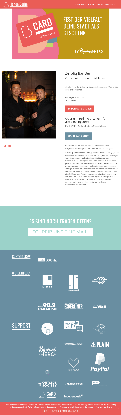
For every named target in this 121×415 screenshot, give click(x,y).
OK (45, 411)
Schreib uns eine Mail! (60, 231)
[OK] (118, 408)
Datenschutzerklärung (65, 411)
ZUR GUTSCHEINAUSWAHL (106, 4)
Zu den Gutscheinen (80, 109)
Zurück (7, 146)
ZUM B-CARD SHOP (78, 136)
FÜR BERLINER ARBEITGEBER (84, 4)
